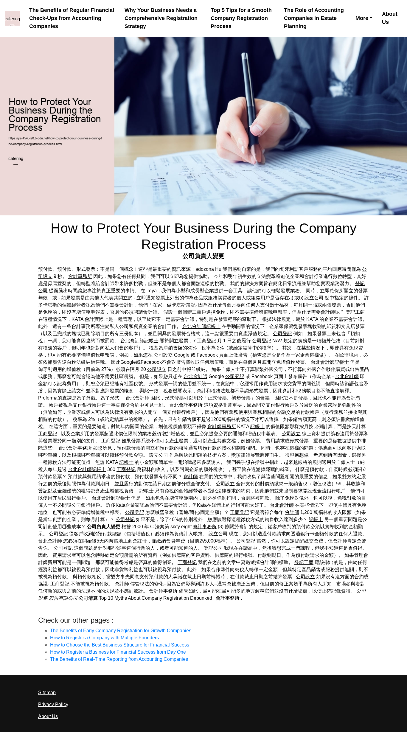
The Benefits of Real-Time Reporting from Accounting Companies (119, 659)
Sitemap (47, 692)
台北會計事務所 (186, 405)
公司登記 (282, 333)
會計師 (191, 476)
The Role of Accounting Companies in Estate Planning (314, 18)
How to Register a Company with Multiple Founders (104, 637)
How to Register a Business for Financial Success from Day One (118, 652)
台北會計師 (195, 376)
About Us (389, 18)
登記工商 (355, 312)
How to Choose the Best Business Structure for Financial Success (119, 644)
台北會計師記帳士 (201, 326)
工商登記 (206, 340)
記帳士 (257, 426)
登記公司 (213, 548)
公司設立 (163, 355)
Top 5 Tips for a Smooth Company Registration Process (241, 18)
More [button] (361, 18)
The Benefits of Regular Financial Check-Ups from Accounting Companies (71, 18)
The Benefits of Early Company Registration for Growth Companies (120, 630)
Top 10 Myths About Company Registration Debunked (155, 598)
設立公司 (314, 297)
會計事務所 (80, 276)
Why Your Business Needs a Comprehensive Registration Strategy (161, 18)
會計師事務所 (221, 426)
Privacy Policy (53, 704)
